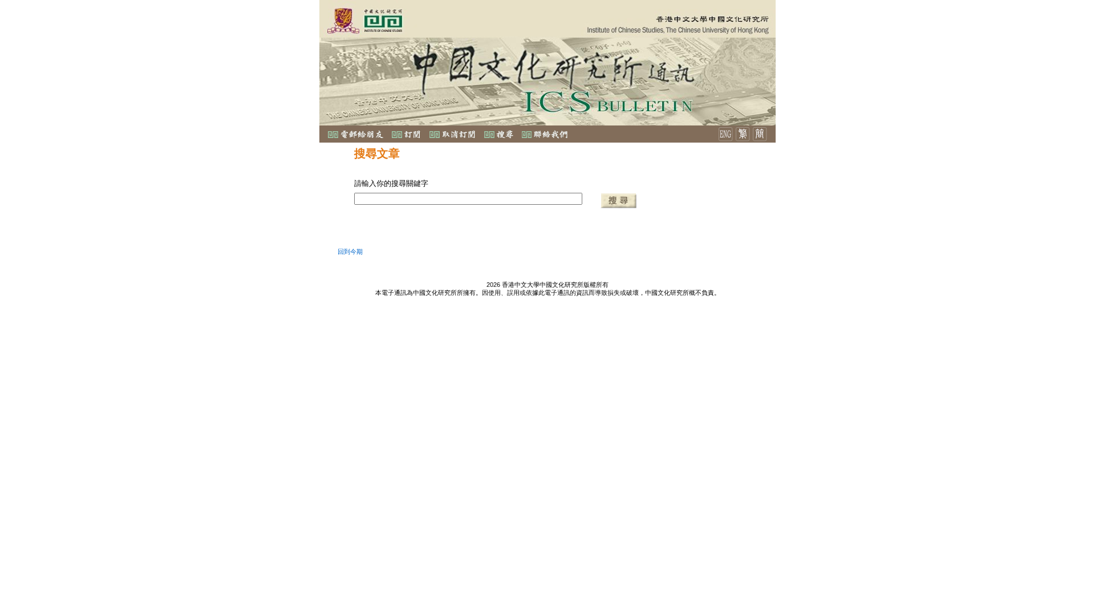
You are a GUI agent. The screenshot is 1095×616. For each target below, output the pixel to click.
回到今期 (350, 251)
